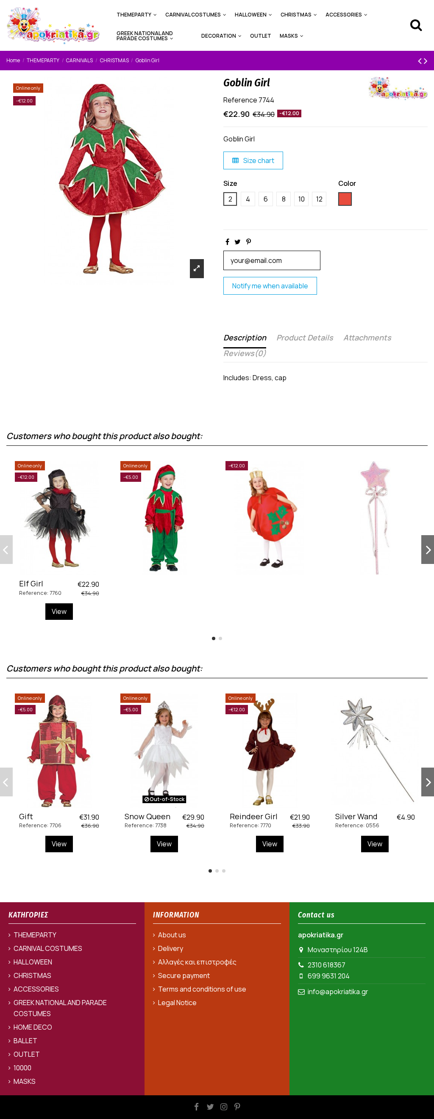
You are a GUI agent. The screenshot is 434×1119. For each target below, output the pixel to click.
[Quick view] (65, 571)
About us (172, 934)
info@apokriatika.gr (338, 991)
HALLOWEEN (33, 962)
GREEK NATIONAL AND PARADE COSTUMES (60, 1008)
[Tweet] (237, 241)
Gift (26, 816)
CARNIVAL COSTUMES (48, 948)
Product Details (304, 337)
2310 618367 (326, 965)
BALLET (25, 1040)
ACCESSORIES (36, 989)
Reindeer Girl (254, 816)
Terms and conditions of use (202, 989)
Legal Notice (177, 1002)
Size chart (258, 160)
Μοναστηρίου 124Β (338, 949)
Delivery (170, 948)
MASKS (25, 1081)
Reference (240, 100)
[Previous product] (421, 60)
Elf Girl (31, 583)
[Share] (227, 241)
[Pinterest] (248, 241)
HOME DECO (33, 1027)
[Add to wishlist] (52, 571)
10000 (22, 1067)
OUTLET (27, 1054)
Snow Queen (147, 816)
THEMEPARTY (35, 934)
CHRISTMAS (32, 975)
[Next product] (426, 60)
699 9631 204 (329, 976)
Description (244, 337)
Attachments (367, 337)
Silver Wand (356, 816)
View (59, 611)
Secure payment (184, 975)
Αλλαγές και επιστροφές (197, 962)
